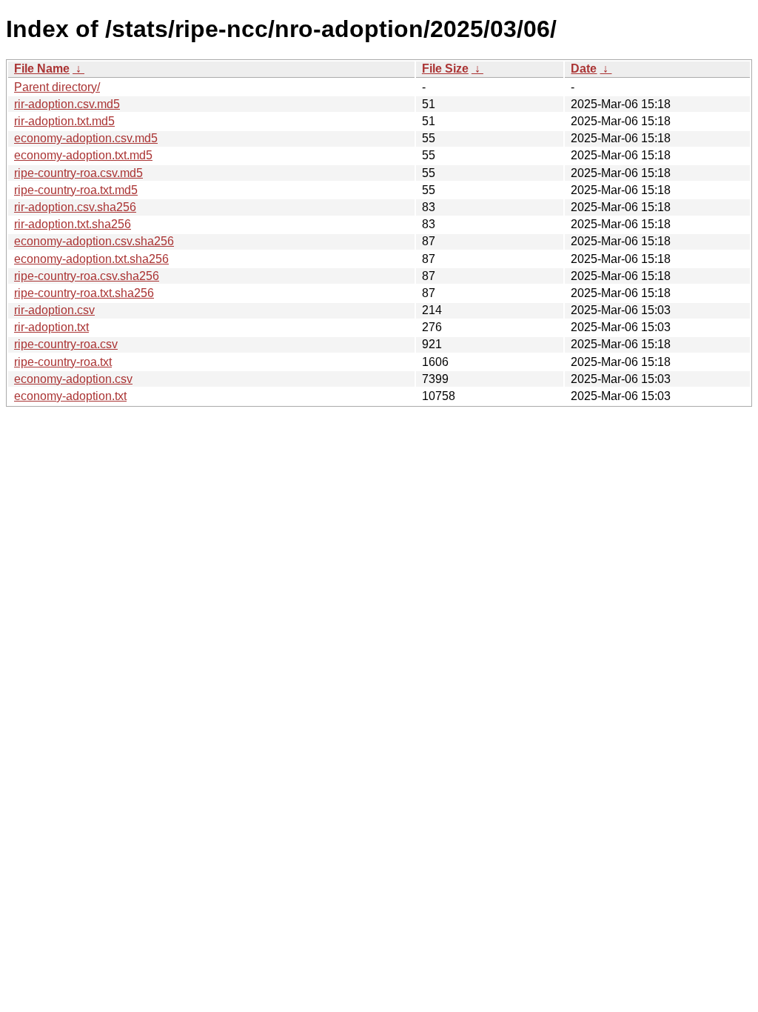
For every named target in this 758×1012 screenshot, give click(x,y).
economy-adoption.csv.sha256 (94, 241)
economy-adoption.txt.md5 (83, 155)
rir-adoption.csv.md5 (67, 104)
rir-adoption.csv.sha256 (75, 207)
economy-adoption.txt (70, 396)
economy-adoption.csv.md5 (86, 138)
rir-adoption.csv (54, 310)
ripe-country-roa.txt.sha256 (84, 293)
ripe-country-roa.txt (63, 362)
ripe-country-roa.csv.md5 (78, 173)
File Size (445, 68)
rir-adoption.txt (51, 327)
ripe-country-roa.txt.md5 (76, 190)
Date (584, 68)
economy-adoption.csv (73, 379)
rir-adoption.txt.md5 (64, 121)
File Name (42, 68)
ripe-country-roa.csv (66, 344)
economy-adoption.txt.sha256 (91, 259)
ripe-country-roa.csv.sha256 (86, 276)
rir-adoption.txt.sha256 (72, 224)
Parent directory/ (57, 87)
